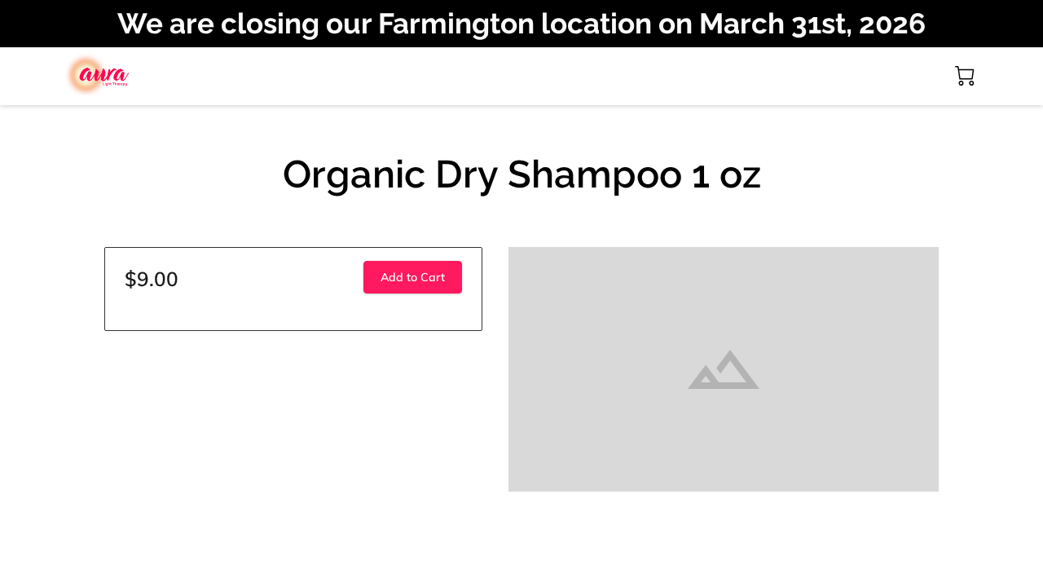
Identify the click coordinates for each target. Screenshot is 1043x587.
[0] (965, 76)
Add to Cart (413, 277)
